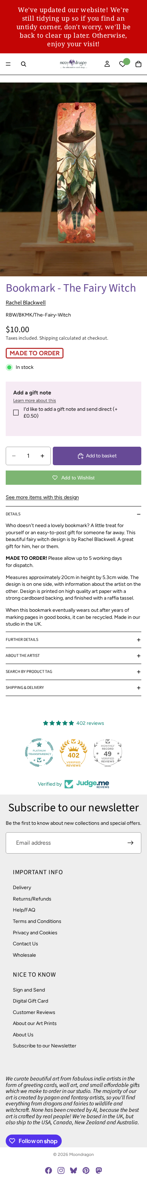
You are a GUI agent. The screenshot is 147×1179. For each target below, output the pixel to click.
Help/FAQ (24, 910)
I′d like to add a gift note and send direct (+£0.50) (71, 412)
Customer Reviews (34, 1012)
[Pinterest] (86, 1170)
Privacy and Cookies (35, 933)
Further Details (22, 640)
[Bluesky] (73, 1170)
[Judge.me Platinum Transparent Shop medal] (39, 752)
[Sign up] (130, 842)
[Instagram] (61, 1170)
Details (13, 514)
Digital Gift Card (30, 1001)
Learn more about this (34, 400)
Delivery (22, 888)
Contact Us (25, 944)
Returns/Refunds (32, 899)
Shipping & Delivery (25, 688)
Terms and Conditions (37, 921)
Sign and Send (29, 990)
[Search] (23, 64)
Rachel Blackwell (26, 303)
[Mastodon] (98, 1170)
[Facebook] (48, 1170)
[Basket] (138, 64)
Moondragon (81, 1154)
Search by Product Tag (29, 672)
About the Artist (23, 656)
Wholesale (24, 955)
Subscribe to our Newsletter (44, 1046)
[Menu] (8, 64)
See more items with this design (42, 497)
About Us (23, 1035)
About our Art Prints (35, 1024)
